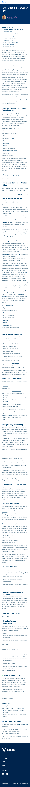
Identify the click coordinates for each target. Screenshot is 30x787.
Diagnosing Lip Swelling (8, 36)
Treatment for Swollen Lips (9, 38)
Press (4, 762)
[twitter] (7, 774)
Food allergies (7, 254)
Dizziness (5, 320)
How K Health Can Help (8, 46)
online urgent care (23, 724)
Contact (5, 765)
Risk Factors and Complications (10, 42)
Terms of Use (15, 783)
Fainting (5, 313)
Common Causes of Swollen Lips (11, 34)
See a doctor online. (8, 31)
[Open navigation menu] (27, 2)
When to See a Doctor (8, 44)
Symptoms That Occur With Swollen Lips (13, 29)
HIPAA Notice (25, 783)
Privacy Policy (5, 783)
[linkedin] (3, 774)
